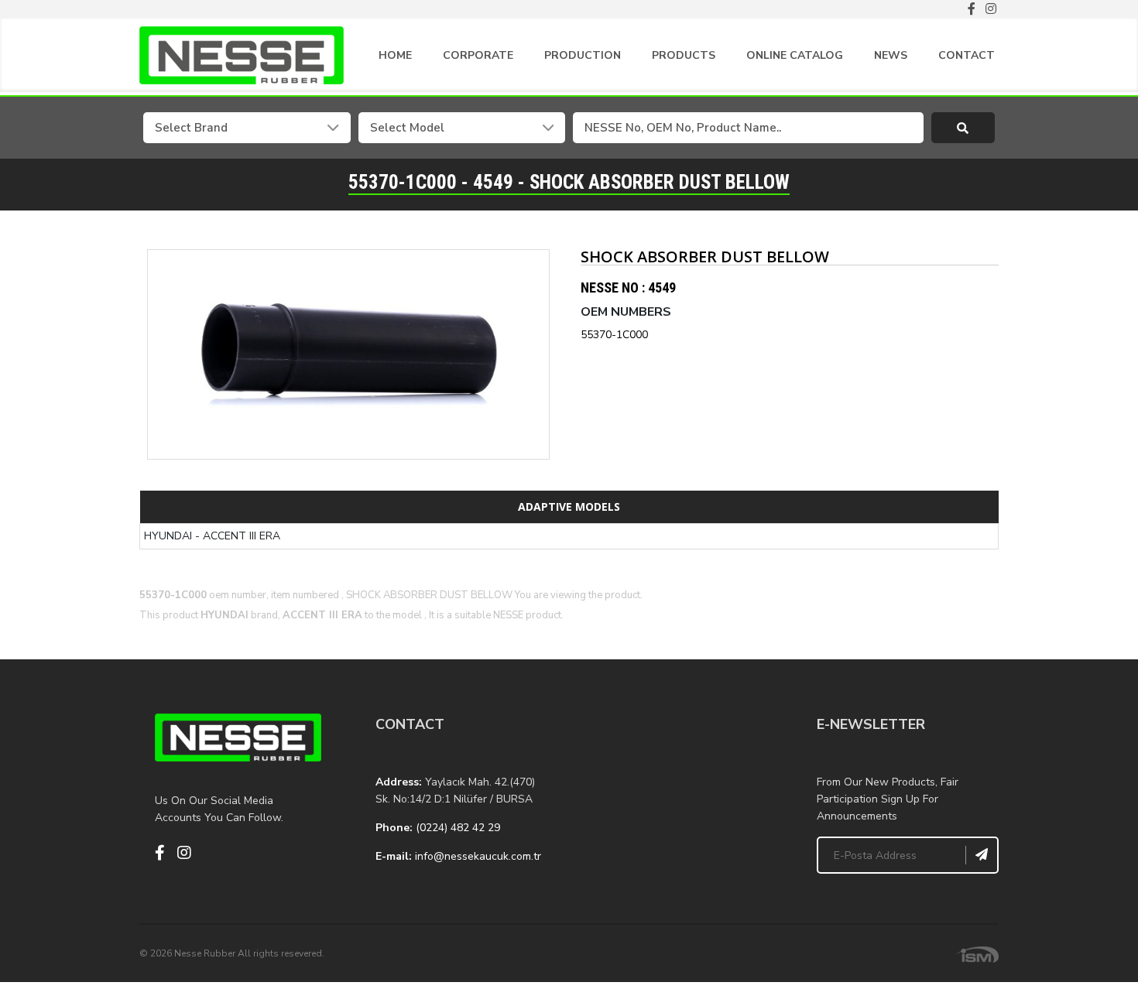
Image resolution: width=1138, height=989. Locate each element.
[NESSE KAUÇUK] (679, 791)
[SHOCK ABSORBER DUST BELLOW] (348, 354)
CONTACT (966, 55)
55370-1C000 (614, 334)
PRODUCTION (582, 55)
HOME (395, 55)
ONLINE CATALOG (794, 55)
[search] (963, 127)
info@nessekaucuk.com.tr (478, 856)
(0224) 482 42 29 (458, 827)
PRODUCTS (683, 55)
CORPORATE (478, 55)
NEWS (890, 55)
